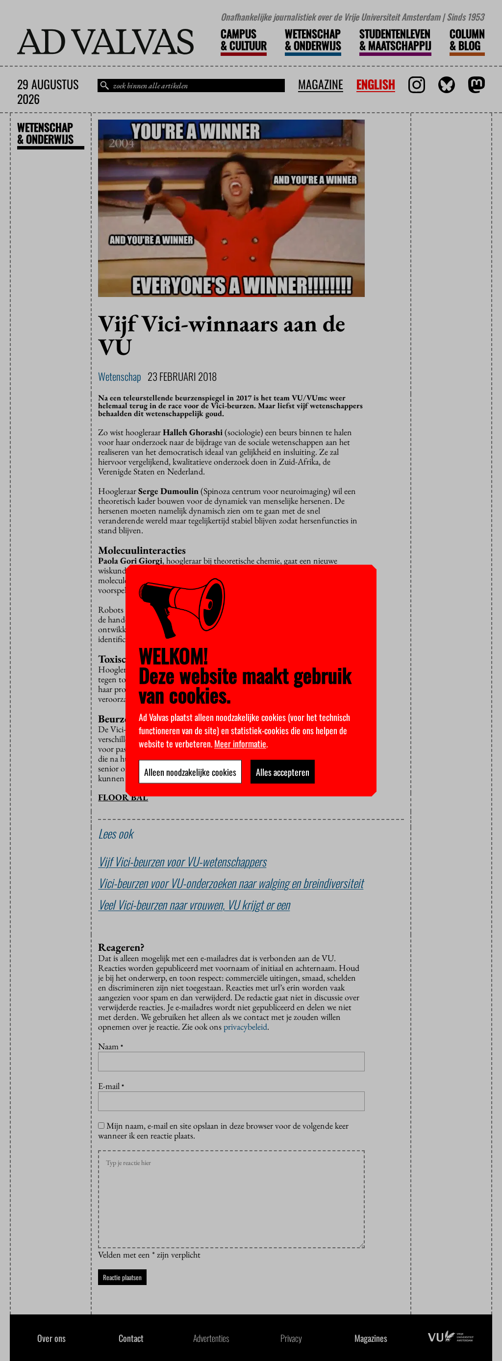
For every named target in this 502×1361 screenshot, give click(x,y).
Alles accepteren (282, 771)
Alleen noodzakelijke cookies (190, 771)
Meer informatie (240, 743)
